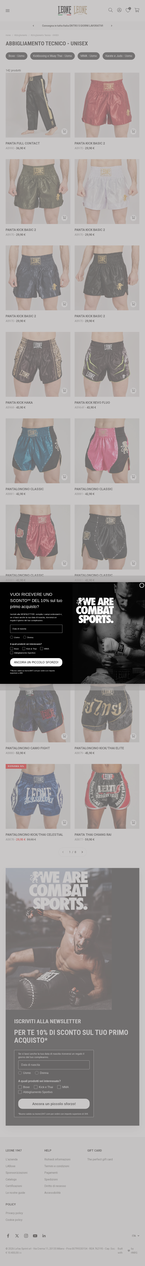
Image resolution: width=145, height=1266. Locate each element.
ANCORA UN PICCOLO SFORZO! (36, 662)
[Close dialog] (142, 585)
